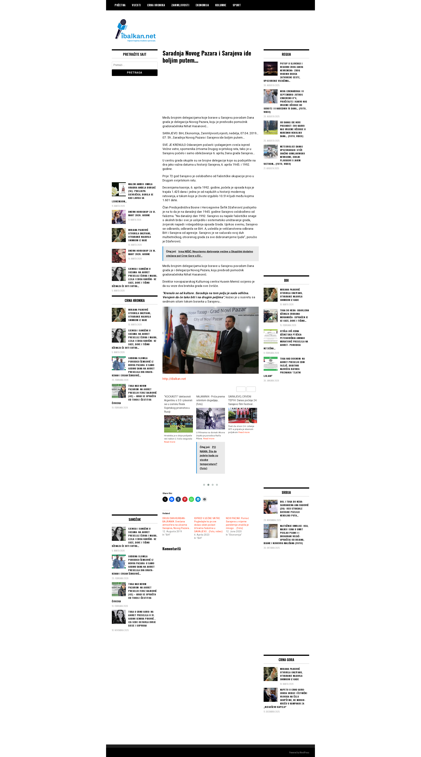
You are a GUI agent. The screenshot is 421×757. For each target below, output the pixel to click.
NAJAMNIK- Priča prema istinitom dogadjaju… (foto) (178, 400)
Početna (120, 5)
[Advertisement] (249, 23)
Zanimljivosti (180, 5)
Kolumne (220, 5)
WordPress (304, 752)
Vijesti (136, 5)
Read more (176, 438)
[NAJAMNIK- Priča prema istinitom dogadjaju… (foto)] (178, 418)
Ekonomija (202, 5)
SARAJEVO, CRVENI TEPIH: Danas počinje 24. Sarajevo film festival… (210, 400)
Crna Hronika (156, 5)
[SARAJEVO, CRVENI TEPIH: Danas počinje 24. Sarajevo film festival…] (210, 415)
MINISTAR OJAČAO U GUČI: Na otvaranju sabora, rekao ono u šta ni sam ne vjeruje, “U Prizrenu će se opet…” (241, 404)
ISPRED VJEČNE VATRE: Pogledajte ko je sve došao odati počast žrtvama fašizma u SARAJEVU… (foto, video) (208, 525)
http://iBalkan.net (174, 378)
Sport (237, 5)
